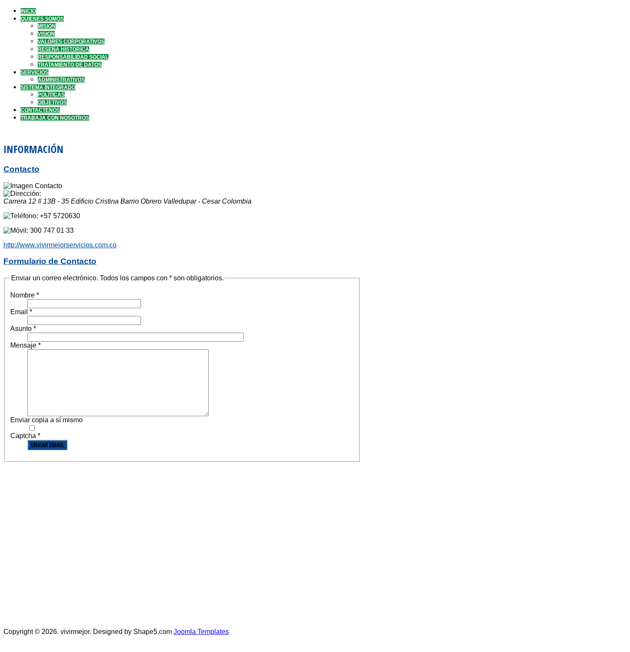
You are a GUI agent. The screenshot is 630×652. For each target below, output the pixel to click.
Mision (47, 26)
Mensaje (25, 345)
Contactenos (40, 110)
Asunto (23, 328)
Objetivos (52, 102)
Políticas (51, 95)
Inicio (28, 11)
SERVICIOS (34, 72)
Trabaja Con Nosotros (55, 118)
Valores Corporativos (71, 42)
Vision (46, 34)
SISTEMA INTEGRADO (48, 87)
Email (21, 311)
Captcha (25, 435)
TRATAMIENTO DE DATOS (70, 65)
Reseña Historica (63, 49)
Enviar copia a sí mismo (46, 420)
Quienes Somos (42, 19)
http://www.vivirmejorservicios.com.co (60, 245)
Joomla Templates (201, 631)
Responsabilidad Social (73, 57)
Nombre (24, 295)
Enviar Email (47, 445)
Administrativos (61, 80)
